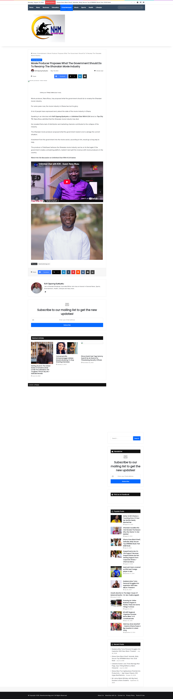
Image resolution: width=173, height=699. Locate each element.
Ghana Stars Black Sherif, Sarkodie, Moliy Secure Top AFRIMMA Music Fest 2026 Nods (131, 542)
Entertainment (66, 7)
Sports (83, 7)
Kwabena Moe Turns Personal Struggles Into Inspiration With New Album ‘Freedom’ (131, 584)
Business (46, 7)
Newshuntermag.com (44, 264)
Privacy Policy (130, 695)
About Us (101, 695)
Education (55, 7)
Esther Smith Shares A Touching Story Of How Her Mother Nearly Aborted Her (131, 519)
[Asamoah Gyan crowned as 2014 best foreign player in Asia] (116, 571)
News (38, 7)
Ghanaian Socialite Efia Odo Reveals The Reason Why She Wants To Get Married (131, 531)
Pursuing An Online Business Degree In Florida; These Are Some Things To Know (131, 603)
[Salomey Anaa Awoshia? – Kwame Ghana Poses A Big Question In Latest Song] (116, 626)
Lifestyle (99, 7)
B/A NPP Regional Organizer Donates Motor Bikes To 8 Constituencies (129, 615)
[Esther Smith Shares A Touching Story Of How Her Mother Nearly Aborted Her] (116, 519)
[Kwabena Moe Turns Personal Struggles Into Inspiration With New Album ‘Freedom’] (116, 584)
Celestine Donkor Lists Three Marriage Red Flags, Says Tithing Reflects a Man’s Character (85, 2)
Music (76, 7)
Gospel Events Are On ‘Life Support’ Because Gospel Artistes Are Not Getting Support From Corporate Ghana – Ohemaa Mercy (131, 556)
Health (91, 7)
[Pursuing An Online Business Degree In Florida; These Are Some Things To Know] (116, 603)
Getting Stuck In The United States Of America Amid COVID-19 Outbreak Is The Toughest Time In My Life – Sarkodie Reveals (40, 369)
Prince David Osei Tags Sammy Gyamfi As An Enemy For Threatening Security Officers (92, 358)
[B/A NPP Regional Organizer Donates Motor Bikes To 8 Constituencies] (116, 615)
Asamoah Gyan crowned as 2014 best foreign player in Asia (131, 569)
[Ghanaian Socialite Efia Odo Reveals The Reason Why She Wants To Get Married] (116, 530)
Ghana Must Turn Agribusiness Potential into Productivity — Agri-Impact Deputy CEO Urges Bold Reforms (126, 673)
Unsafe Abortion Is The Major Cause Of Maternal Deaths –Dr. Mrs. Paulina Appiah (125, 594)
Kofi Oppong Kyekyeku (41, 71)
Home (31, 7)
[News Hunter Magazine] (46, 28)
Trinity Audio (50, 92)
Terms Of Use (140, 695)
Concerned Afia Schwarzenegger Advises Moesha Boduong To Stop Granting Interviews (65, 359)
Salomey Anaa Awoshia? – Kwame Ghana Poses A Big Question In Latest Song (131, 627)
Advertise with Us (110, 695)
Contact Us (121, 695)
